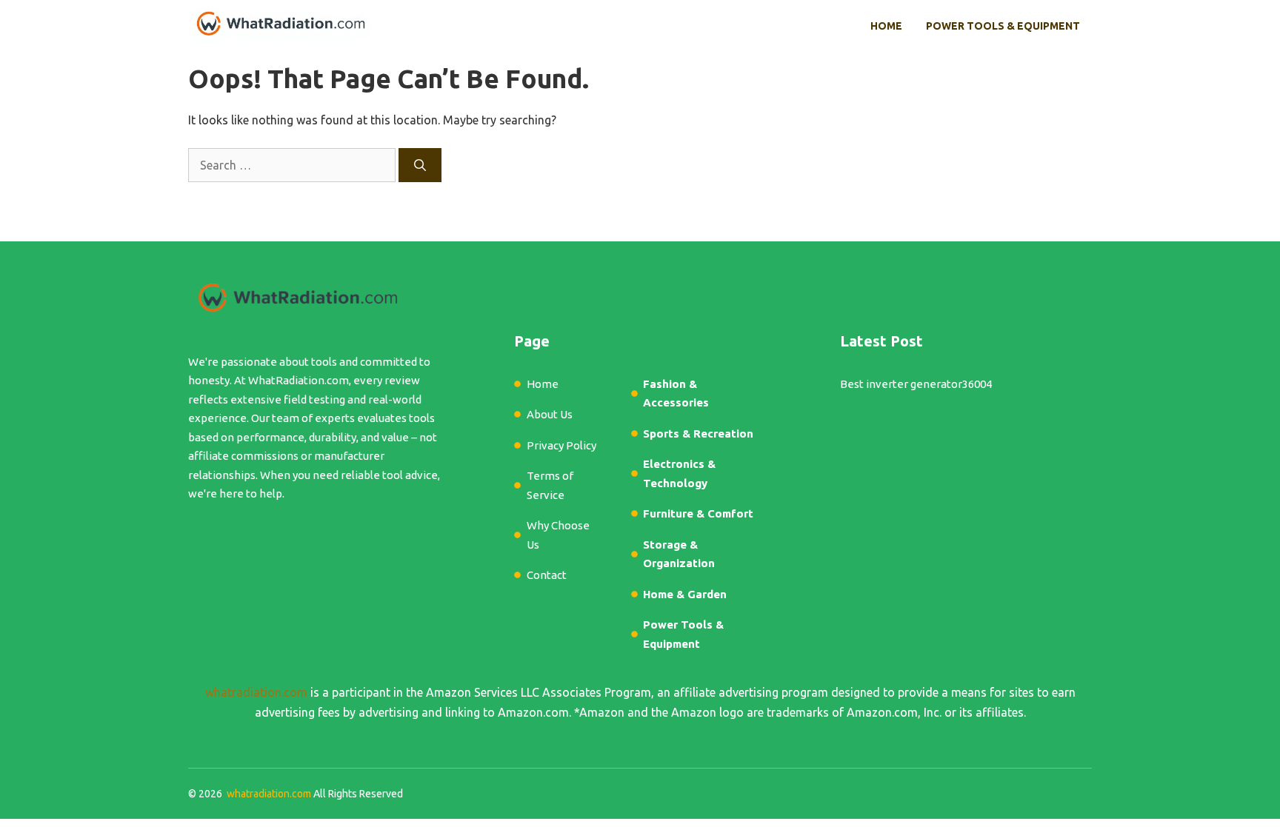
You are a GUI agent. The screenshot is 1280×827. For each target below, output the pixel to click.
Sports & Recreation (698, 433)
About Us (550, 414)
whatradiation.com (256, 692)
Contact (547, 575)
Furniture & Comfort (698, 513)
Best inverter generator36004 (916, 384)
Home (886, 26)
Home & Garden (685, 594)
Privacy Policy (561, 445)
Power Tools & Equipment (1003, 26)
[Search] (420, 165)
